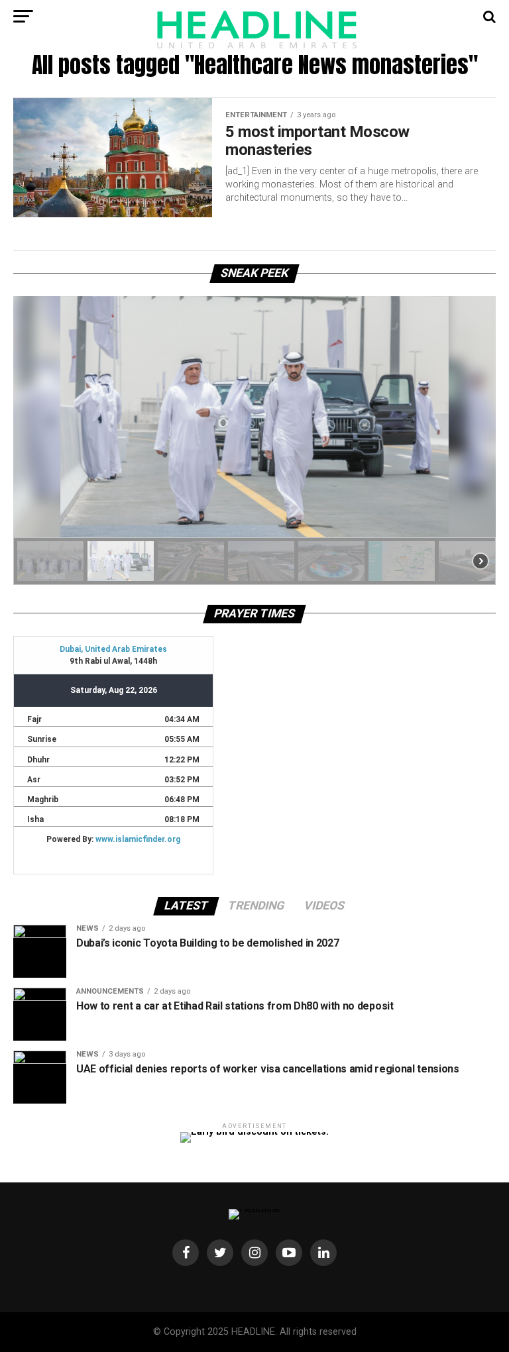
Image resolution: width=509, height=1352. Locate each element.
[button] (50, 561)
